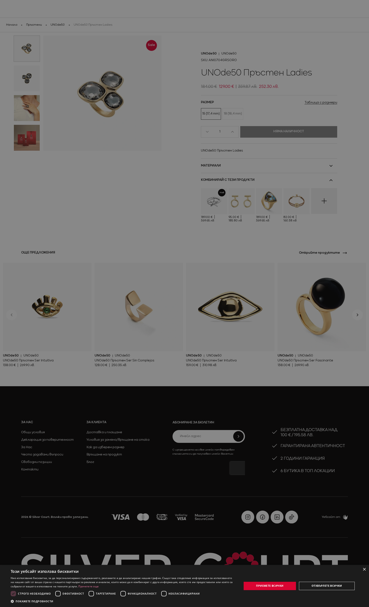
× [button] (364, 569)
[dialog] (184, 586)
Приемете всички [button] (269, 586)
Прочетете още (88, 586)
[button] (32, 601)
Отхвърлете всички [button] (327, 586)
